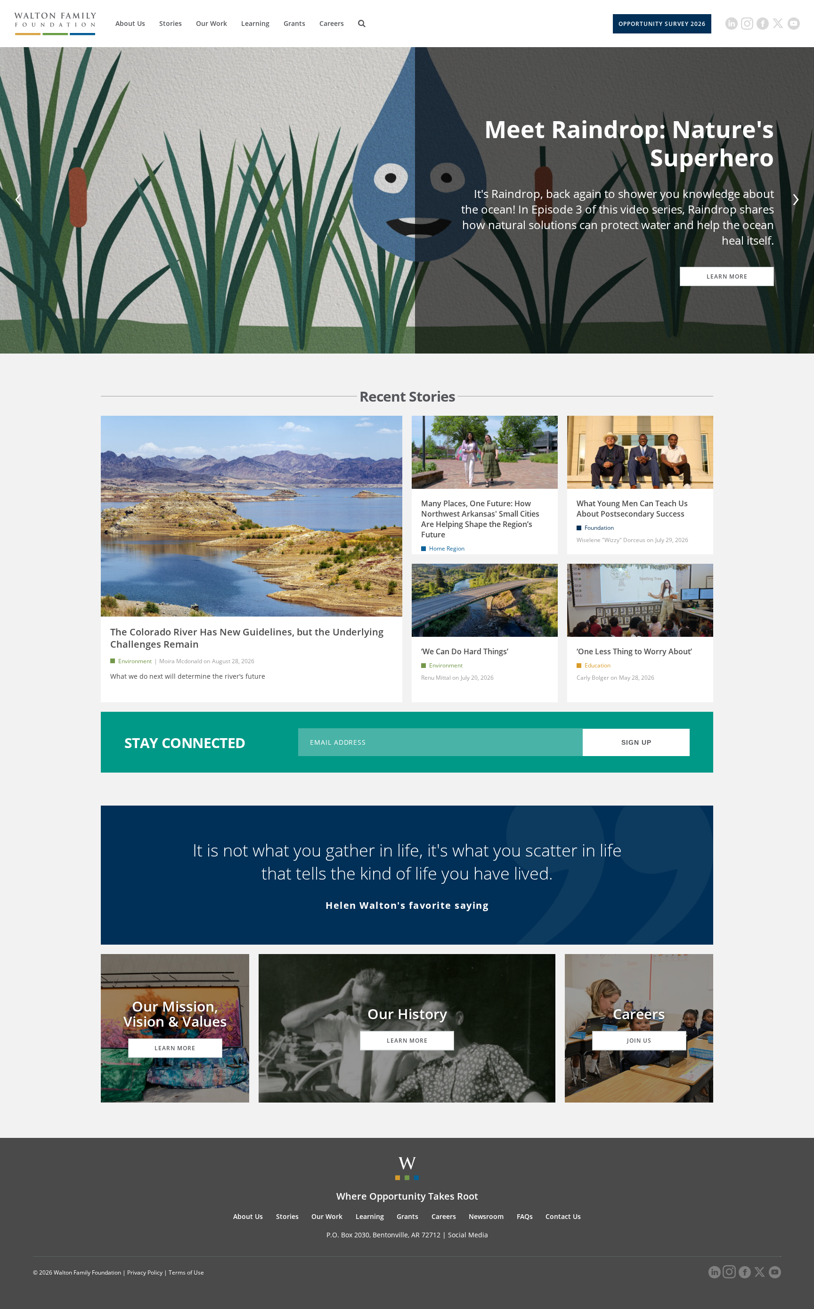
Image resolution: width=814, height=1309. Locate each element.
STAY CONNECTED (184, 742)
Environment (135, 661)
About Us (130, 23)
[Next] (794, 200)
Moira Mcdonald (180, 661)
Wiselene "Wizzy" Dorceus (611, 540)
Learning (255, 23)
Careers (331, 23)
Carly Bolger (593, 678)
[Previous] (19, 200)
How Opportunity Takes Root (634, 151)
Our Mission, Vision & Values (175, 1013)
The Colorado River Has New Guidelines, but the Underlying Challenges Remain (246, 638)
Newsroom (486, 1216)
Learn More (727, 268)
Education (597, 665)
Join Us (639, 1041)
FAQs (525, 1216)
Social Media (468, 1234)
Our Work (211, 23)
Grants (294, 23)
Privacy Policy (145, 1272)
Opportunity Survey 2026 (662, 24)
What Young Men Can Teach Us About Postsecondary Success (632, 508)
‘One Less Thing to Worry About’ (634, 651)
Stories (170, 23)
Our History (407, 1013)
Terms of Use (186, 1272)
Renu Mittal (436, 678)
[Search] (362, 23)
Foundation (599, 528)
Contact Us (563, 1216)
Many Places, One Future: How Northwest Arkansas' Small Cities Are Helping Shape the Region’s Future (480, 519)
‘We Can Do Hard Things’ (464, 651)
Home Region (446, 548)
